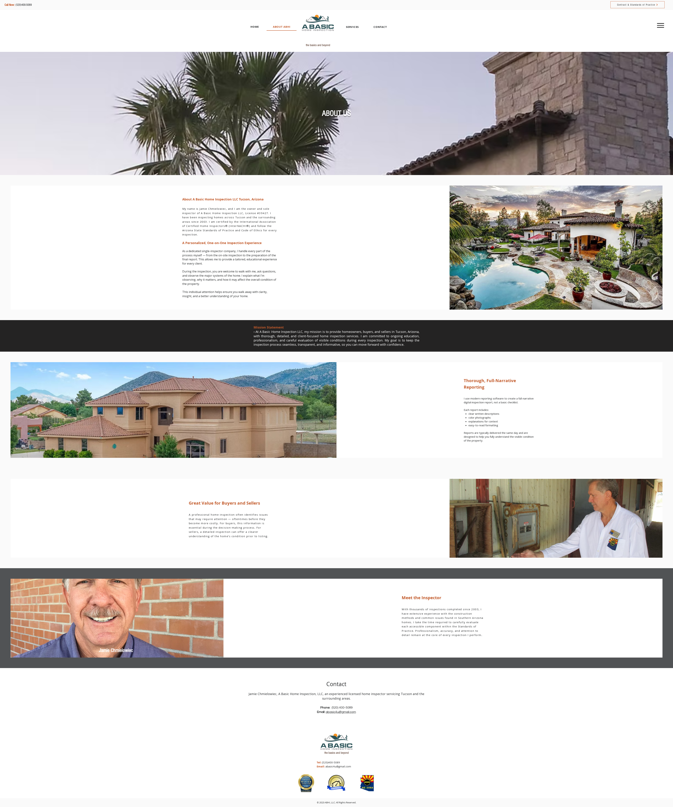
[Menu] (660, 25)
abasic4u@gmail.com (341, 712)
